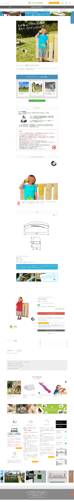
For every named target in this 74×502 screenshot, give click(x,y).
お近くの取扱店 (59, 426)
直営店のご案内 (59, 422)
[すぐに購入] (72, 494)
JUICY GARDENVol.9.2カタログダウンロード (60, 443)
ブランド (9, 366)
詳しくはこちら (35, 461)
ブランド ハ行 (14, 366)
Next (68, 388)
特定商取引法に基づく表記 (37, 495)
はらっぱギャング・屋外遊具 (18, 365)
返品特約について (51, 333)
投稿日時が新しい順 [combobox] (10, 350)
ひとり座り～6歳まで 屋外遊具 (16, 363)
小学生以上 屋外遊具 (15, 368)
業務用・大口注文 (11, 365)
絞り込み (19, 350)
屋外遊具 (9, 363)
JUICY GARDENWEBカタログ (59, 438)
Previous (5, 388)
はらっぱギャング (21, 366)
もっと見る (37, 100)
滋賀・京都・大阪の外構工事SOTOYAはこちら (60, 431)
